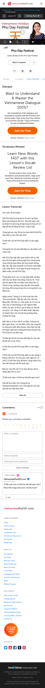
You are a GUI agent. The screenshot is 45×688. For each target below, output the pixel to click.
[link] (4, 16)
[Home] (20, 5)
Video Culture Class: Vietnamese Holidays (27, 10)
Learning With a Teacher (13, 615)
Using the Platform (10, 609)
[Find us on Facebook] (15, 647)
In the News (8, 571)
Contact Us (8, 619)
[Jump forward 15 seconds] (17, 42)
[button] (41, 3)
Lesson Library (6, 10)
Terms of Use (28, 677)
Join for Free (22, 130)
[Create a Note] (22, 71)
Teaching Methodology (12, 612)
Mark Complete (19, 62)
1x (25, 42)
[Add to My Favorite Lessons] (14, 71)
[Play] (10, 41)
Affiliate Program (10, 584)
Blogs (6, 581)
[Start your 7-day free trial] (11, 630)
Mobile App (8, 542)
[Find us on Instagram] (24, 647)
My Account (8, 605)
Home (6, 522)
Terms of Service (30, 683)
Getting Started (9, 599)
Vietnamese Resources (12, 536)
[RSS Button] (4, 414)
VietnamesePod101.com (29, 674)
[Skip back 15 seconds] (5, 42)
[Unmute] (33, 41)
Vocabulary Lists (10, 532)
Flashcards (8, 529)
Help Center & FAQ (11, 595)
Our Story (7, 557)
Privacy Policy (17, 677)
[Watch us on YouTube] (10, 647)
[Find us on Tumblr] (19, 647)
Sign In (11, 419)
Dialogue (6, 79)
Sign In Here (29, 138)
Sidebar (33, 16)
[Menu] (3, 3)
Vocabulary (19, 79)
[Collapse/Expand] (22, 407)
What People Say (10, 564)
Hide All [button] (22, 395)
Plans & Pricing (9, 567)
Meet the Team (9, 561)
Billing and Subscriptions (13, 602)
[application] (22, 32)
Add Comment (22, 468)
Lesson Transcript (33, 79)
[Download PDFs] (30, 71)
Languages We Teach (12, 574)
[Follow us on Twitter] (6, 647)
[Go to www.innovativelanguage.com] (22, 667)
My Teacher (8, 539)
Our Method (8, 554)
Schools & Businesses (12, 577)
